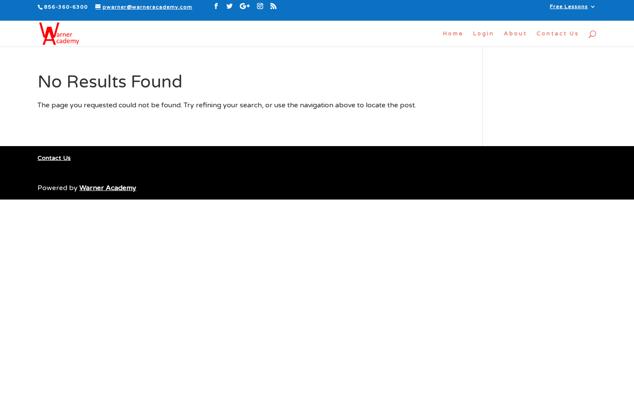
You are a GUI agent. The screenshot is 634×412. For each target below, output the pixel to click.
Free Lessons (569, 6)
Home (453, 34)
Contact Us (558, 34)
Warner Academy (107, 188)
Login (483, 34)
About (515, 34)
